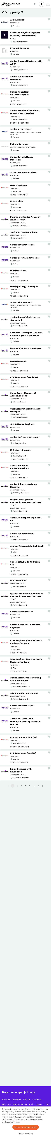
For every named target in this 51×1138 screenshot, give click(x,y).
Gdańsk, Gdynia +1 (19, 456)
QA (47, 1104)
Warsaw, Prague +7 (20, 41)
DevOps (26, 1099)
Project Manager (36, 1104)
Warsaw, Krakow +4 (20, 511)
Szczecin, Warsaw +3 (20, 778)
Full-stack (6, 1104)
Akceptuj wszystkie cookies (25, 1127)
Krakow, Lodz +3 (19, 238)
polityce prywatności (11, 1122)
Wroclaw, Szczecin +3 (21, 493)
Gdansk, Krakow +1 (19, 70)
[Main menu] (48, 4)
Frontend (36, 1099)
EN (35, 4)
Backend (6, 1099)
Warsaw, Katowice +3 (20, 686)
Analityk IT (16, 1099)
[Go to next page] (43, 786)
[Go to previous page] (8, 786)
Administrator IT (20, 1104)
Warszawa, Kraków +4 (20, 226)
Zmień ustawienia (25, 1134)
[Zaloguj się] (41, 4)
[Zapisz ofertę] (49, 19)
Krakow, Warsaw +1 (19, 85)
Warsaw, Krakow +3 (20, 326)
